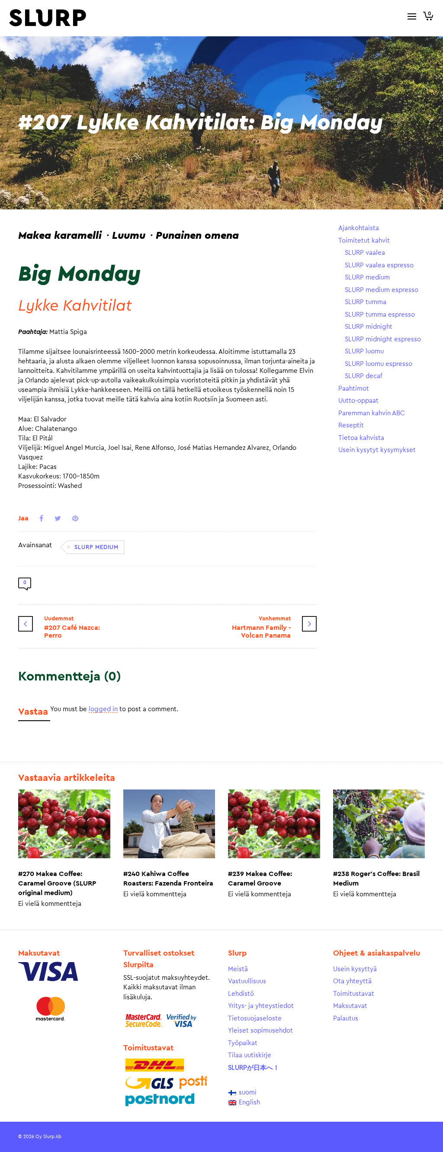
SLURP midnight (368, 327)
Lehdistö (241, 994)
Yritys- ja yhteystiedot (261, 1006)
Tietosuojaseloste (255, 1018)
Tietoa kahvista (361, 438)
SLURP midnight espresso (383, 339)
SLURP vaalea (365, 253)
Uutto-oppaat (358, 401)
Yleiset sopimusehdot (260, 1030)
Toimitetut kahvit (364, 240)
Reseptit (351, 425)
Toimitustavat (353, 994)
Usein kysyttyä (355, 969)
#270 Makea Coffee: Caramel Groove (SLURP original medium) (57, 883)
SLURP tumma (365, 302)
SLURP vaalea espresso (379, 265)
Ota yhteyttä (352, 981)
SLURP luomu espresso (378, 364)
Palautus (345, 1018)
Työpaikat (242, 1043)
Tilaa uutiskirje (249, 1055)
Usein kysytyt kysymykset (377, 450)
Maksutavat (350, 1006)
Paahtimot (353, 388)
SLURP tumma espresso (380, 314)
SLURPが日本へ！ (253, 1068)
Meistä (238, 969)
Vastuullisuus (247, 981)
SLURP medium (96, 547)
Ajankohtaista (358, 228)
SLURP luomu (364, 351)
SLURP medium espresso (381, 290)
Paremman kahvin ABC (371, 413)
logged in (103, 709)
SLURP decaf (363, 376)
